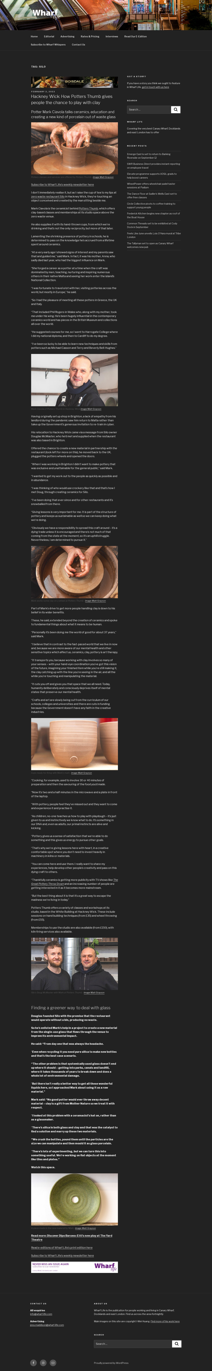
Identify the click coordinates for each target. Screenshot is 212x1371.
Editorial (49, 36)
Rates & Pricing (90, 36)
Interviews (112, 36)
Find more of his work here (165, 1321)
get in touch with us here (155, 87)
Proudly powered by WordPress (111, 1363)
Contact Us (78, 44)
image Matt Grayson (103, 177)
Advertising (67, 36)
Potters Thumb (88, 208)
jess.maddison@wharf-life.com (47, 1325)
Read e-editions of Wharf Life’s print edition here (62, 1247)
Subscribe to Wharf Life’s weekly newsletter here (62, 184)
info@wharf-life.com (41, 1314)
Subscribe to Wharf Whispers (48, 44)
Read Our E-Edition (135, 36)
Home (34, 36)
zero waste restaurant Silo (48, 196)
